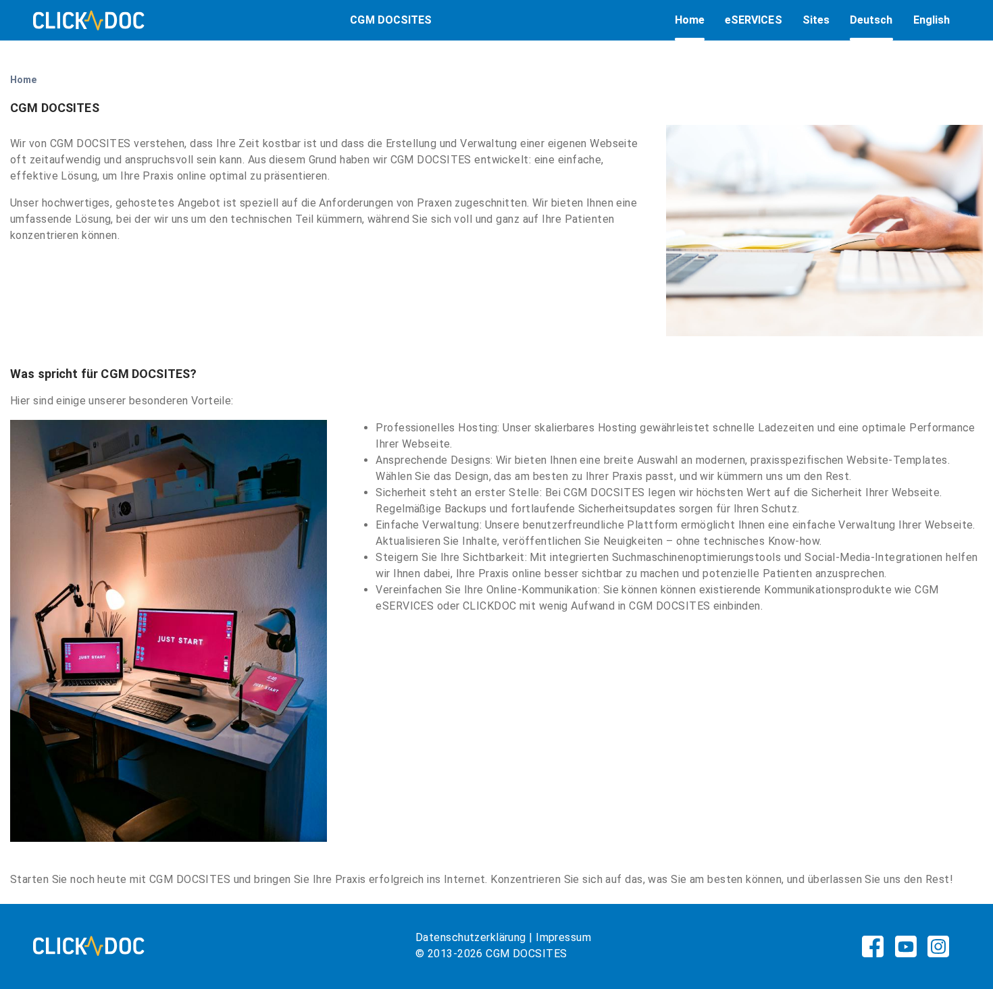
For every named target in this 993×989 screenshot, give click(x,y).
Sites (816, 20)
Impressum (563, 937)
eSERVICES (753, 20)
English (931, 20)
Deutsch (871, 20)
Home (690, 20)
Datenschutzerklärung (470, 937)
